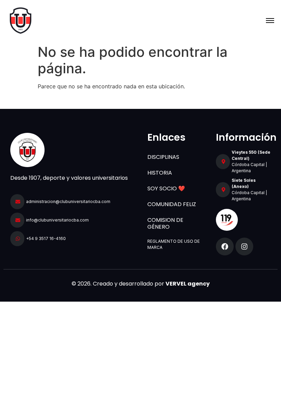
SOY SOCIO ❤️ (166, 188)
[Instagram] (244, 246)
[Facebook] (225, 246)
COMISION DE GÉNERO (165, 223)
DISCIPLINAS (163, 157)
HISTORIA (159, 173)
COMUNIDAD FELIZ (171, 204)
